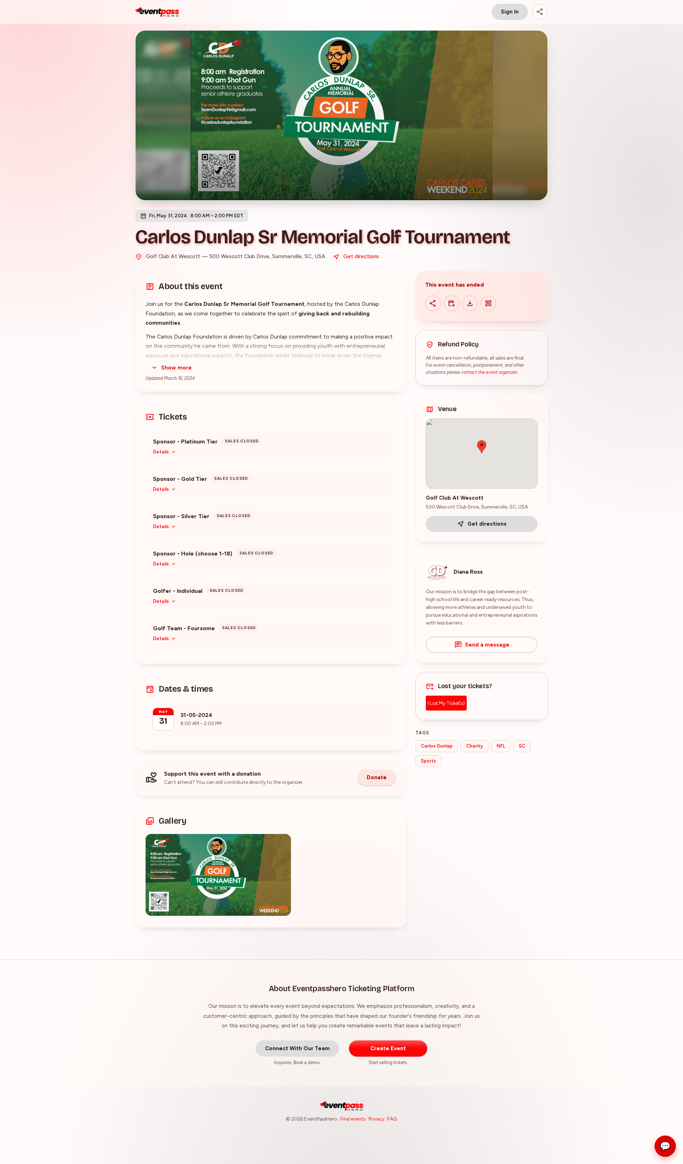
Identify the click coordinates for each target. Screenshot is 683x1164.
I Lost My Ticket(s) (446, 703)
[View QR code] (488, 303)
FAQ (392, 1119)
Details (161, 452)
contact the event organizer (489, 372)
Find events (352, 1119)
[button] (218, 875)
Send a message (487, 645)
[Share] (540, 12)
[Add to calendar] (451, 303)
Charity (474, 746)
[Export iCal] (470, 303)
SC (522, 746)
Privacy (376, 1119)
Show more (176, 368)
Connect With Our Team (297, 1048)
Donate (377, 777)
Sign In (510, 12)
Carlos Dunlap (436, 746)
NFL (501, 746)
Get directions (361, 256)
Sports (428, 761)
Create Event (388, 1048)
